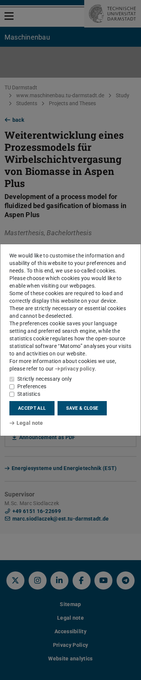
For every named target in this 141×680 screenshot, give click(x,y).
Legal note (30, 423)
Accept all (32, 408)
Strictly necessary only (44, 379)
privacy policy (78, 369)
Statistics (28, 394)
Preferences (31, 386)
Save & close (82, 408)
